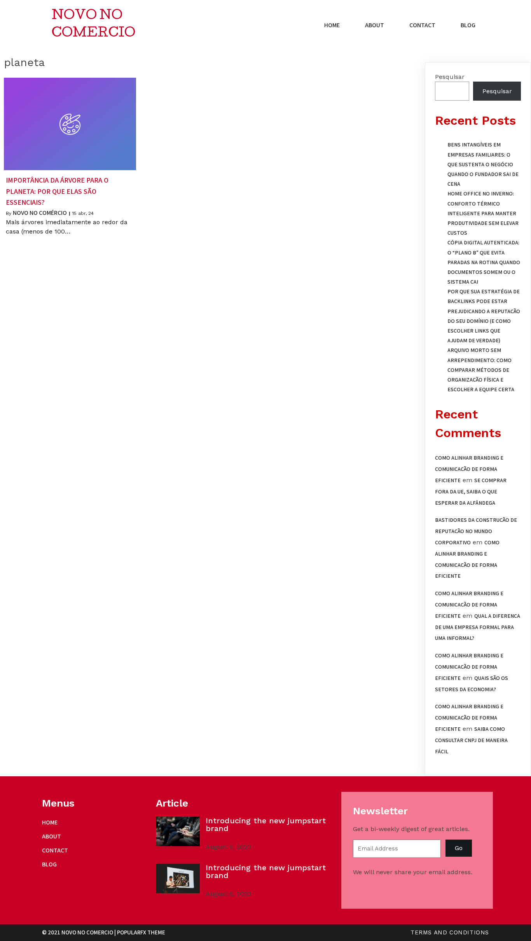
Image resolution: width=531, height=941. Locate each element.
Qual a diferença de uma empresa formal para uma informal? (477, 627)
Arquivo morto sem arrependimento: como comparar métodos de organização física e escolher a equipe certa (480, 370)
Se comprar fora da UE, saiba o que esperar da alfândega (471, 491)
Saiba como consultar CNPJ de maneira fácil (471, 740)
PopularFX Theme (141, 932)
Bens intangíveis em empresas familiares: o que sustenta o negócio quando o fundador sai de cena (483, 164)
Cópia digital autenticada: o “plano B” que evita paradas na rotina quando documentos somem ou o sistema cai (483, 262)
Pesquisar (450, 76)
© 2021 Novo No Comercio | (79, 932)
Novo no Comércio (40, 213)
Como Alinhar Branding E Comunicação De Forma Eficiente (469, 469)
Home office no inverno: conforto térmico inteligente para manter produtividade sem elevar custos (483, 213)
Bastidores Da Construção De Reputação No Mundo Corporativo (476, 531)
